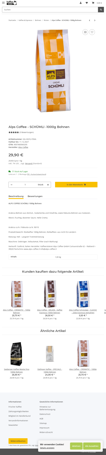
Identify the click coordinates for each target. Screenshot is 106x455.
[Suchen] (101, 9)
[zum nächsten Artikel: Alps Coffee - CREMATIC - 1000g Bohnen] (94, 20)
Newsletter (13, 425)
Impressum (44, 428)
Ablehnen (76, 446)
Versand (29, 163)
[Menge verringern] (11, 184)
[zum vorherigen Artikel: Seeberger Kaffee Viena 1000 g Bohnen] (89, 20)
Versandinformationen (18, 420)
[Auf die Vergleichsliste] (85, 32)
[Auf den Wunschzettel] (92, 32)
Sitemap (43, 423)
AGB (41, 418)
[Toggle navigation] (3, 1)
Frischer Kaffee (15, 407)
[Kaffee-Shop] (12, 3)
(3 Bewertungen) (26, 132)
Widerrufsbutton (18, 441)
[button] (81, 2)
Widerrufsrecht (46, 432)
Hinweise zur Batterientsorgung (47, 408)
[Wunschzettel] (87, 2)
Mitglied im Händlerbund (20, 416)
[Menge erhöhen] (48, 184)
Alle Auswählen (92, 446)
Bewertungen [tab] (35, 196)
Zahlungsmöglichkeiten (19, 411)
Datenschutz (45, 414)
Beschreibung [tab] (16, 196)
